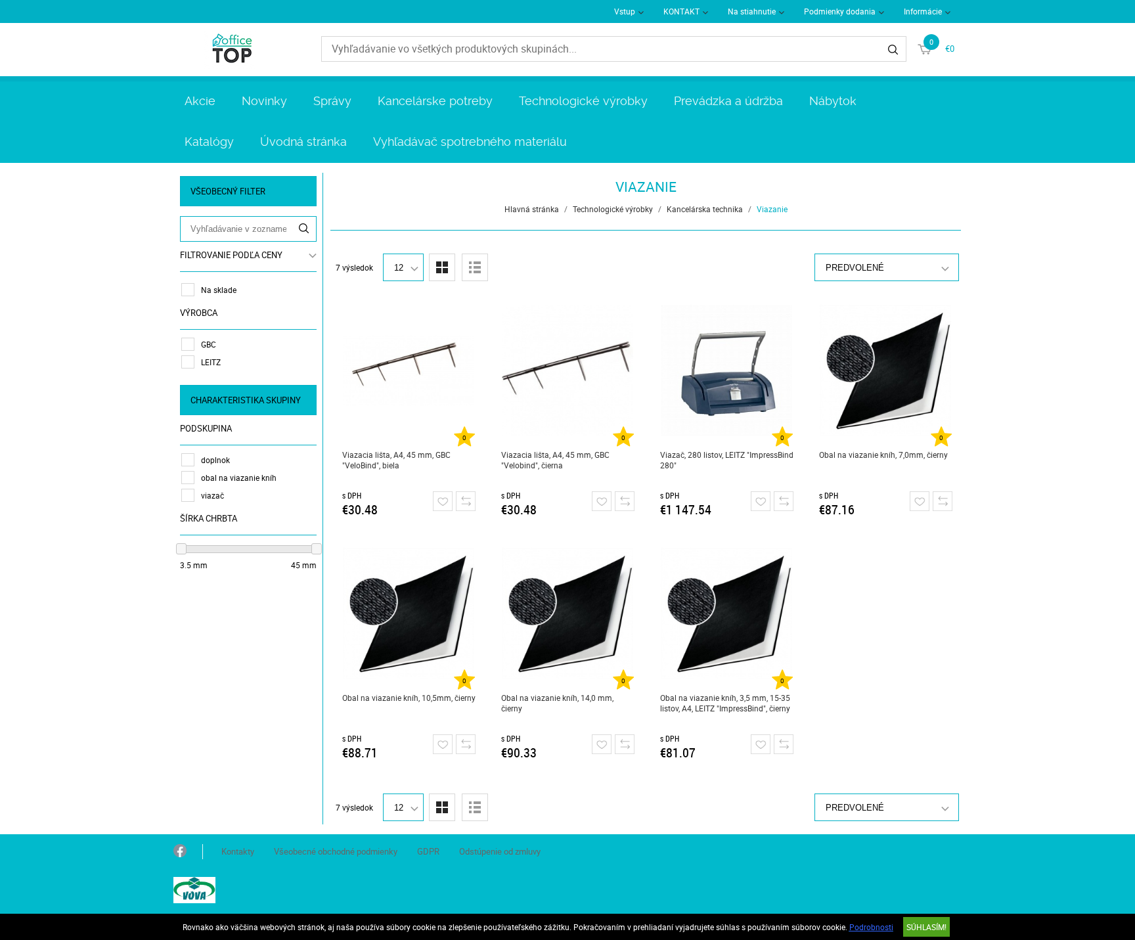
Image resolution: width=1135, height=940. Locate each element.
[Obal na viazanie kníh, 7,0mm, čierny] (885, 370)
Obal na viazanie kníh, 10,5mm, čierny (409, 697)
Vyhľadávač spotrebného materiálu (470, 141)
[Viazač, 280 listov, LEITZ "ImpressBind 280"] (726, 370)
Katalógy (209, 141)
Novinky (264, 101)
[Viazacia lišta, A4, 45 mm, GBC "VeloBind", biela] (409, 370)
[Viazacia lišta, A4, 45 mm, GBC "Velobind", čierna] (568, 370)
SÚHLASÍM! (926, 927)
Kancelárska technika (705, 209)
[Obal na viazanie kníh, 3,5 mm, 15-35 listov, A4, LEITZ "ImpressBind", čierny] (726, 613)
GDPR (428, 851)
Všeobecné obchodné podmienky (335, 851)
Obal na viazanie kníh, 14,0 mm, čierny (557, 702)
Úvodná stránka (303, 141)
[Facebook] (180, 851)
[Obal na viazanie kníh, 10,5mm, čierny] (409, 613)
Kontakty (237, 851)
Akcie (200, 101)
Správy (332, 101)
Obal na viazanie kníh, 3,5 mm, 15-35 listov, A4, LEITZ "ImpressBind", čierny (725, 702)
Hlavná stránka (531, 209)
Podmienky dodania (840, 11)
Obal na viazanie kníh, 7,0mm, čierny (883, 454)
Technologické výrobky (583, 101)
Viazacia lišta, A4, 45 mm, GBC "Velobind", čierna (555, 459)
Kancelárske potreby (435, 101)
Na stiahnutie (752, 11)
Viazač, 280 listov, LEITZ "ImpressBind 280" (726, 459)
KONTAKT (681, 11)
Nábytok (833, 101)
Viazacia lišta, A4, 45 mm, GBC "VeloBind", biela (396, 459)
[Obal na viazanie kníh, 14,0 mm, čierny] (568, 613)
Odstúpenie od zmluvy (500, 851)
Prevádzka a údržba (728, 101)
